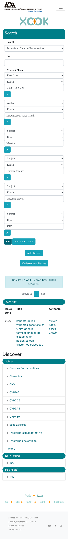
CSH (7, 502)
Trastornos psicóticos (22, 440)
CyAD (29, 502)
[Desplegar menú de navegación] (60, 7)
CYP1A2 (14, 392)
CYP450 (14, 416)
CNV (12, 384)
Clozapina (15, 376)
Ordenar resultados (34, 263)
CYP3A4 (14, 408)
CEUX (42, 502)
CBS (18, 502)
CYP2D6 (14, 400)
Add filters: (34, 253)
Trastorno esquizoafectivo (25, 432)
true (11, 476)
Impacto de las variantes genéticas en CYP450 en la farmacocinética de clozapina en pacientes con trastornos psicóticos (30, 332)
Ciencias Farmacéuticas (24, 368)
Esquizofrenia (17, 424)
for (8, 56)
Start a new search (23, 241)
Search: (11, 42)
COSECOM (58, 502)
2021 (12, 462)
